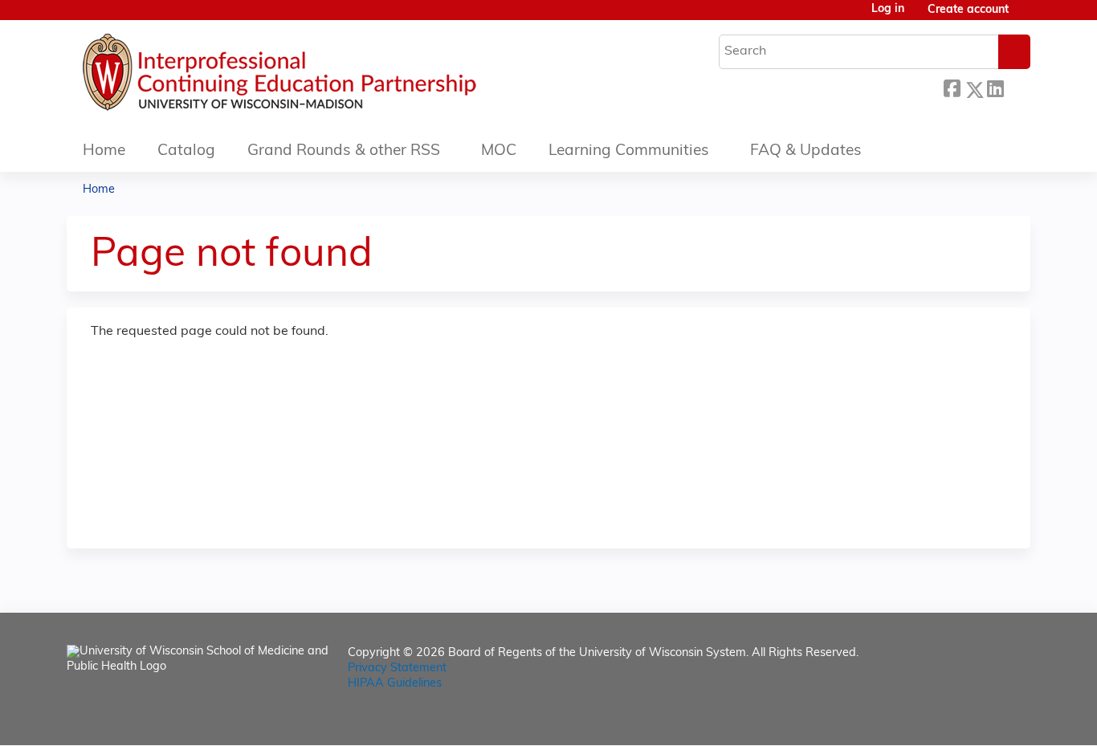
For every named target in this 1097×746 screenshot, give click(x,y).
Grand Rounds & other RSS (343, 151)
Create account (968, 10)
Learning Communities (628, 151)
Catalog (186, 151)
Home (104, 151)
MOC (498, 151)
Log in (887, 9)
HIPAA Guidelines (395, 684)
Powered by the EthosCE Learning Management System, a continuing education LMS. (973, 719)
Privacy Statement (397, 668)
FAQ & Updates (806, 151)
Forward (1017, 87)
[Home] (328, 76)
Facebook (952, 87)
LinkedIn (995, 87)
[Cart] (1025, 16)
